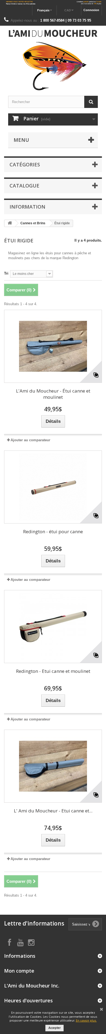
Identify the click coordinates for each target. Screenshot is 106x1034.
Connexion (91, 10)
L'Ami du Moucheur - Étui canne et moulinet (53, 394)
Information (27, 206)
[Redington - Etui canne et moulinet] (53, 626)
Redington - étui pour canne (53, 531)
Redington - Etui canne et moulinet (53, 671)
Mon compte (19, 970)
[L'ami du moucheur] (53, 60)
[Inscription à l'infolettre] (53, 2)
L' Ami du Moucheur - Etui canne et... (53, 811)
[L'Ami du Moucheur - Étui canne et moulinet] (53, 346)
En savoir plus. (86, 1020)
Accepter (54, 1028)
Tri (6, 273)
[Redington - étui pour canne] (53, 487)
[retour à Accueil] (10, 223)
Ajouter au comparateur (30, 440)
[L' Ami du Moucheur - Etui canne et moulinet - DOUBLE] (53, 766)
